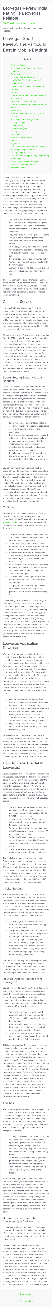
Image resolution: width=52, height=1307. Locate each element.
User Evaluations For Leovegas (24, 162)
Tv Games (15, 74)
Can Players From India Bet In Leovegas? (29, 146)
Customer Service (19, 65)
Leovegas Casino (18, 131)
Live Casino (16, 140)
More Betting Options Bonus (23, 101)
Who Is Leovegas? (19, 128)
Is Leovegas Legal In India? (23, 150)
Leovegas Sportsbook (20, 152)
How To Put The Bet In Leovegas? (26, 80)
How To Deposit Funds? (21, 137)
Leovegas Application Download (25, 77)
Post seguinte (26, 1301)
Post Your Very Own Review (23, 165)
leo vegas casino (10, 522)
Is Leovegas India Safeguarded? (25, 119)
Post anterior (26, 1294)
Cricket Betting (17, 83)
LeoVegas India (11, 23)
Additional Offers (18, 168)
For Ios (14, 92)
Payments (15, 143)
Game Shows (16, 110)
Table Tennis (16, 134)
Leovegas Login (18, 122)
